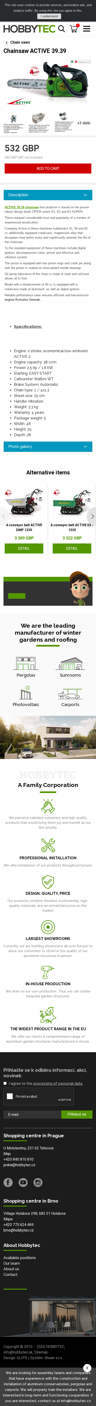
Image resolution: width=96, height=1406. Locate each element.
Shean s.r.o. (54, 1358)
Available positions (19, 1258)
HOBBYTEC (55, 1346)
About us (11, 1269)
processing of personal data (57, 1083)
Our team (11, 1263)
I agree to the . (46, 1083)
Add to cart (48, 168)
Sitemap (41, 1352)
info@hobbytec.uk (18, 1352)
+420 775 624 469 (18, 1224)
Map (7, 1154)
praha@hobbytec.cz (19, 1165)
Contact (10, 1274)
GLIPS (22, 1358)
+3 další (83, 123)
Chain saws (20, 42)
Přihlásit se (77, 1114)
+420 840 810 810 (18, 1159)
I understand (49, 16)
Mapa (8, 1219)
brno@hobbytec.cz (18, 1230)
